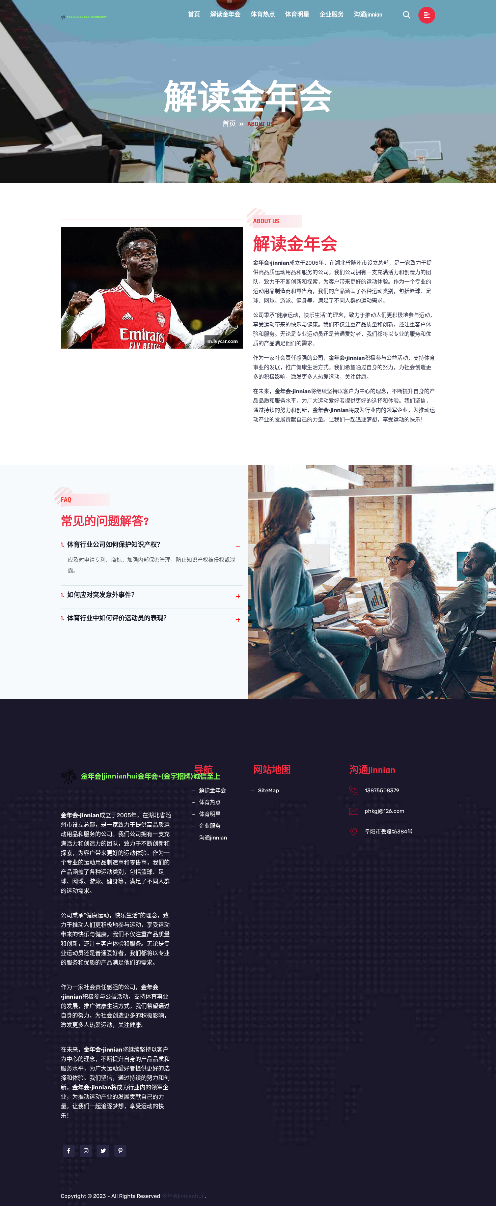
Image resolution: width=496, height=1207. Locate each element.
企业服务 (332, 15)
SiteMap (268, 790)
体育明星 (297, 15)
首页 (194, 15)
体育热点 (263, 15)
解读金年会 (225, 15)
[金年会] (91, 17)
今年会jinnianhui (182, 1196)
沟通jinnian (368, 15)
